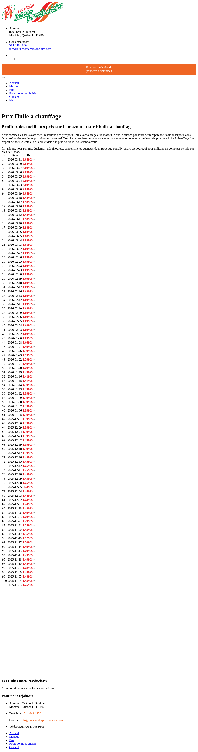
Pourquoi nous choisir (22, 93)
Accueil (14, 83)
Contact (14, 96)
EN (11, 100)
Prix (11, 89)
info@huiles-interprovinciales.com (30, 48)
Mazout (14, 86)
